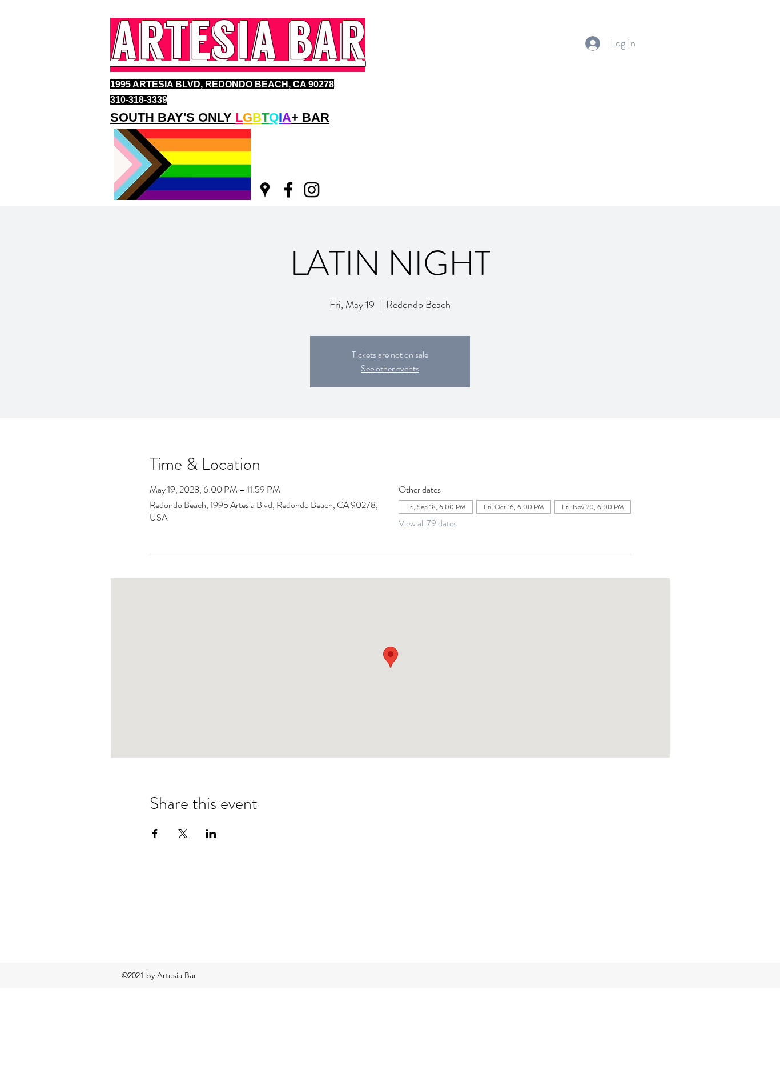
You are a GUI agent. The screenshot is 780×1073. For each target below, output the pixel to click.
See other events (390, 368)
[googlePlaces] (265, 189)
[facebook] (288, 189)
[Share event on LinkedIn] (211, 833)
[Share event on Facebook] (155, 833)
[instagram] (311, 189)
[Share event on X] (183, 833)
